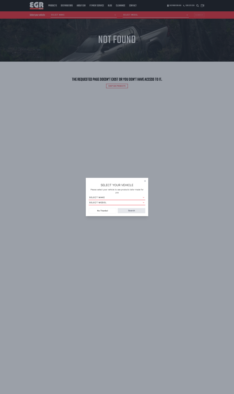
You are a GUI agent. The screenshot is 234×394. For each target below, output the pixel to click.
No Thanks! (102, 210)
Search (131, 210)
